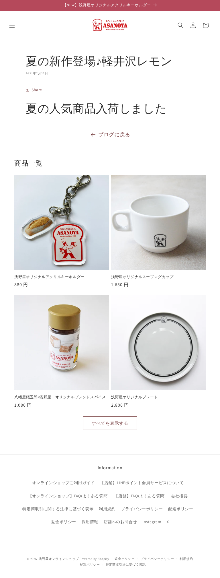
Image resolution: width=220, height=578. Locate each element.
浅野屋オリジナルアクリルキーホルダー (49, 277)
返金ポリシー (63, 521)
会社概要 (179, 496)
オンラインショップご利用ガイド (63, 482)
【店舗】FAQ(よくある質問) (140, 496)
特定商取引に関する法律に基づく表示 (57, 508)
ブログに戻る (114, 134)
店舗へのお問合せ (120, 521)
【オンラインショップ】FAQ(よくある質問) (68, 496)
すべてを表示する (110, 423)
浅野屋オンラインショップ (59, 559)
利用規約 (107, 508)
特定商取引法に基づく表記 (126, 565)
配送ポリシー (180, 508)
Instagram (151, 521)
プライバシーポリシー (142, 508)
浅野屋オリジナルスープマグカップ (142, 277)
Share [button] (37, 89)
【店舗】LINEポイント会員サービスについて (142, 482)
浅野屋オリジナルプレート (134, 397)
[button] (12, 25)
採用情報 (90, 521)
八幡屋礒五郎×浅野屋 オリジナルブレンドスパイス (60, 397)
